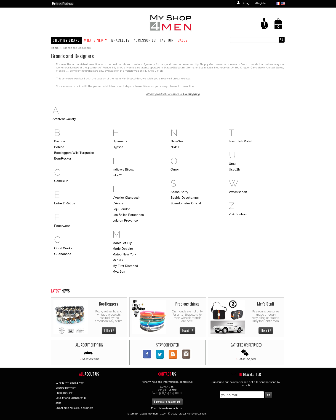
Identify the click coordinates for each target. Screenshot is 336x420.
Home (55, 47)
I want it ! (187, 330)
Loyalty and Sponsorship (71, 397)
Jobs (58, 402)
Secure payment (66, 387)
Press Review (64, 392)
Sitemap (132, 413)
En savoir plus (90, 358)
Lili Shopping (191, 94)
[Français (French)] (278, 3)
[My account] (264, 23)
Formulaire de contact (167, 401)
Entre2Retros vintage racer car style (81, 4)
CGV (163, 413)
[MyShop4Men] (148, 23)
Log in (248, 3)
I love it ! (266, 330)
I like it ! (109, 330)
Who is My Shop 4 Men (70, 382)
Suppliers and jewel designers (74, 407)
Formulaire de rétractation (167, 408)
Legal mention (149, 413)
